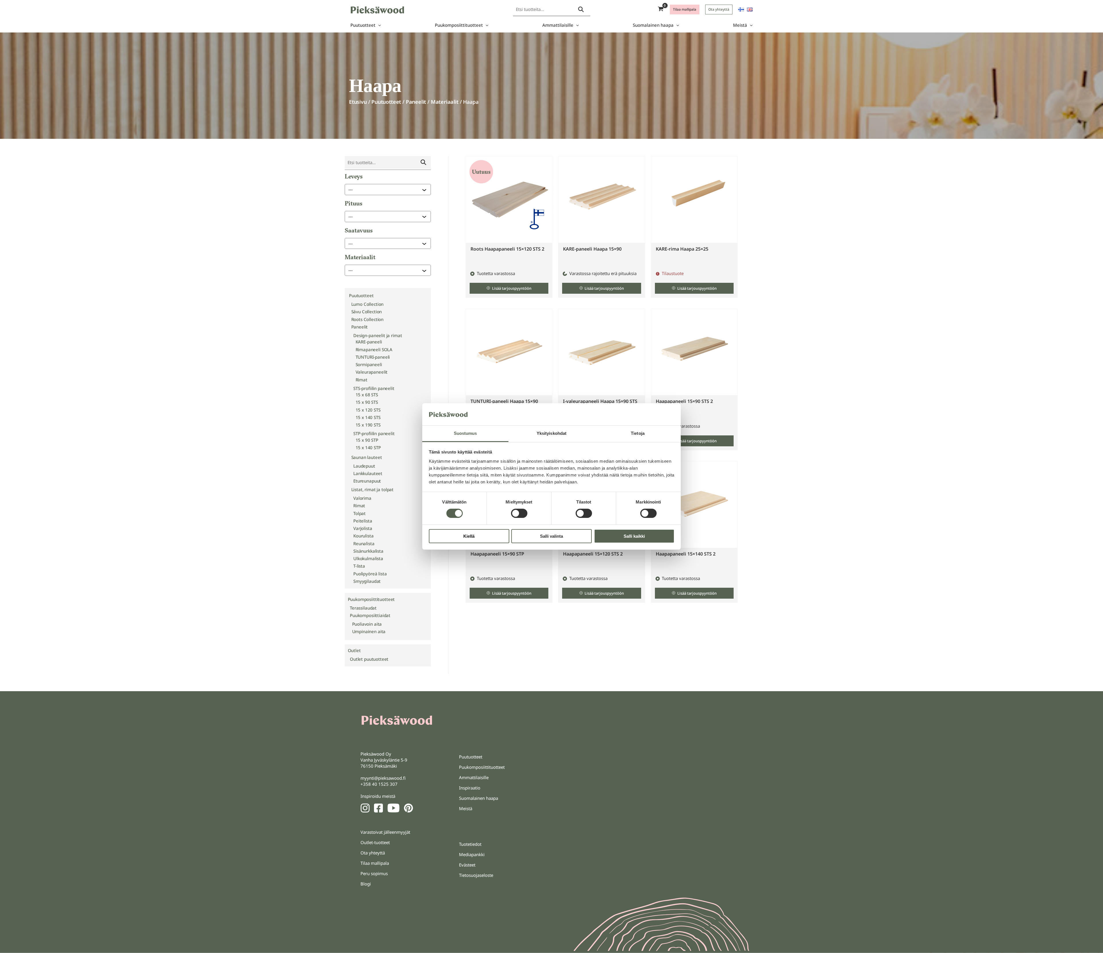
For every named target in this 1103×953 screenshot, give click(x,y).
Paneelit (416, 101)
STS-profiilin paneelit (373, 388)
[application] (378, 25)
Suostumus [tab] (465, 433)
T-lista (359, 566)
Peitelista (362, 521)
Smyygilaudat (367, 581)
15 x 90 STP (367, 440)
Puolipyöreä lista (370, 574)
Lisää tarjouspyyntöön (511, 288)
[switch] (519, 513)
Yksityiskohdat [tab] (551, 433)
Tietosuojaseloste (476, 875)
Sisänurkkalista (368, 551)
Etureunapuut (367, 481)
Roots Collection (367, 319)
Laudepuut (364, 466)
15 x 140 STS (368, 417)
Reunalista (364, 543)
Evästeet (467, 865)
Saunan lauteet (366, 457)
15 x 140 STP (368, 447)
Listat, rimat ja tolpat (372, 489)
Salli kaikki (634, 536)
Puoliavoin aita (367, 624)
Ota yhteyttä (372, 853)
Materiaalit (444, 101)
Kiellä (469, 536)
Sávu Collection (366, 311)
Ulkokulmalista (368, 558)
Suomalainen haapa (653, 25)
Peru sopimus (374, 873)
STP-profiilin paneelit (374, 433)
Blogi (365, 884)
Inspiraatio (469, 788)
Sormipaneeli (369, 364)
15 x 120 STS (368, 410)
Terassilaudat (363, 608)
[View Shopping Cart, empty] (660, 9)
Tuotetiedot (470, 844)
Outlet (354, 650)
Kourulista (363, 536)
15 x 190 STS (368, 425)
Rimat (361, 380)
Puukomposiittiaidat (370, 615)
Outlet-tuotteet (375, 842)
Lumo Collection (367, 304)
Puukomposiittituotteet (459, 25)
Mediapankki (472, 854)
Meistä (740, 25)
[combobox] (385, 190)
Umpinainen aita (369, 631)
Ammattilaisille (557, 25)
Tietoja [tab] (638, 433)
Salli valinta (551, 536)
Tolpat (359, 513)
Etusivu (358, 101)
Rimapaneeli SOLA (374, 349)
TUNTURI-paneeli (373, 357)
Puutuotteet (362, 25)
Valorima (362, 498)
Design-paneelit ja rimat (377, 335)
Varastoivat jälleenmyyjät (385, 832)
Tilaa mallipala (374, 863)
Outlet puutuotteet (369, 659)
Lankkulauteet (367, 473)
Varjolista (362, 528)
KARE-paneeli (369, 342)
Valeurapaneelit (372, 372)
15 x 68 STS (367, 394)
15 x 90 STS (367, 402)
